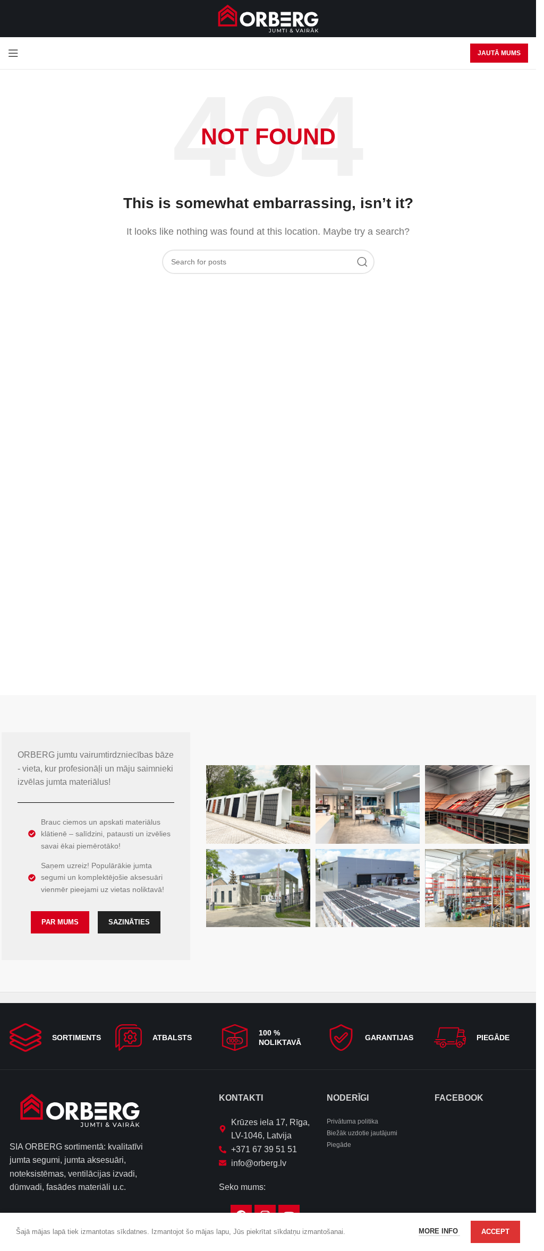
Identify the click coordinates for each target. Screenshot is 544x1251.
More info (439, 1231)
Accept (495, 1232)
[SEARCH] (362, 262)
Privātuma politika (352, 1121)
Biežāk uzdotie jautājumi (362, 1133)
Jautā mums (499, 53)
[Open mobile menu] (13, 53)
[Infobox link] (56, 1037)
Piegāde (339, 1145)
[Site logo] (268, 17)
